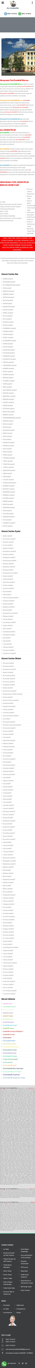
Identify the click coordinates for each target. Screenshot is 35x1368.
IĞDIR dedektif (7, 510)
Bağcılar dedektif (8, 548)
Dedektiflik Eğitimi (8, 1022)
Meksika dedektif (8, 873)
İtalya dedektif (7, 799)
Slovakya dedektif (8, 932)
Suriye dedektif (7, 944)
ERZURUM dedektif (9, 353)
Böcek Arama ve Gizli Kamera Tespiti (27, 1282)
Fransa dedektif (8, 749)
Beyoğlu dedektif (8, 570)
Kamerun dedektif (8, 814)
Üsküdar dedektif (8, 647)
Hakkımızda (20, 1305)
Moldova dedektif (8, 882)
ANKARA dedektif (8, 294)
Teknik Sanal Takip (9, 1288)
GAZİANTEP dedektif (9, 359)
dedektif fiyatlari (8, 1016)
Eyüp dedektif (7, 591)
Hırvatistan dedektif (9, 765)
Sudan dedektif (7, 941)
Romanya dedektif (8, 919)
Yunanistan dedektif (9, 994)
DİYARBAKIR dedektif (9, 340)
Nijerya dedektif (8, 888)
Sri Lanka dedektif (8, 938)
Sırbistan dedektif (8, 926)
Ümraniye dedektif (8, 650)
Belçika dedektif (8, 688)
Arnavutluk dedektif (9, 675)
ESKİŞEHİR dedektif (9, 356)
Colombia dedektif (8, 712)
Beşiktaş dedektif (8, 563)
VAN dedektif (7, 476)
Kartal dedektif (7, 610)
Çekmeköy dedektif (9, 582)
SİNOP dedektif (7, 452)
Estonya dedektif (8, 731)
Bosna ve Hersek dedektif (11, 700)
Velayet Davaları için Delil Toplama (9, 1260)
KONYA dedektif (8, 405)
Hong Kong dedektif (9, 774)
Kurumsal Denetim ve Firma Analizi (26, 1256)
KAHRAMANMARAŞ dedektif (12, 418)
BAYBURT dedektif (8, 489)
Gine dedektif (7, 756)
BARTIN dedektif (8, 504)
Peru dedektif (7, 907)
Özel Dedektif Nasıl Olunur (11, 1047)
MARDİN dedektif (8, 421)
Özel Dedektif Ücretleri (10, 1050)
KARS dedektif (7, 387)
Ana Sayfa (6, 1305)
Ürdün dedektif (7, 978)
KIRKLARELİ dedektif (9, 396)
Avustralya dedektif (9, 678)
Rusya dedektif (7, 922)
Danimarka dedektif (9, 722)
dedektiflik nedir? (8, 1019)
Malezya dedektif (8, 867)
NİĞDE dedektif (7, 433)
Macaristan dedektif (9, 858)
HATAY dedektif (8, 371)
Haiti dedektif (7, 762)
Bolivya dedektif (8, 697)
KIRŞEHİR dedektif (8, 399)
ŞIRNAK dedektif (8, 501)
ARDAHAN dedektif (9, 507)
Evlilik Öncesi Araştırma (25, 1276)
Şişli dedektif (7, 641)
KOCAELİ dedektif (8, 402)
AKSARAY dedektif (9, 486)
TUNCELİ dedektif (8, 467)
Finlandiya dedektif (9, 746)
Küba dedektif (7, 842)
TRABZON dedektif (9, 464)
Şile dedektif (7, 638)
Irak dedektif (7, 777)
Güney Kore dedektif (9, 759)
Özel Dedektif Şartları (9, 1044)
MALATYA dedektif (9, 412)
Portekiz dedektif (8, 913)
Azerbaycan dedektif (9, 669)
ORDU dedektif (7, 436)
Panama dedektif (8, 901)
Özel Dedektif (7, 1037)
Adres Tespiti (7, 1271)
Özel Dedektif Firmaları (10, 1056)
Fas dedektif (7, 737)
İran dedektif (7, 783)
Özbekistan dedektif (9, 895)
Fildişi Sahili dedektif (9, 740)
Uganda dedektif (8, 966)
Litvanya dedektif (8, 851)
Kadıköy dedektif (8, 604)
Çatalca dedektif (8, 579)
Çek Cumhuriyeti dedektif (11, 716)
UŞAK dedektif (7, 473)
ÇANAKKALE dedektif (9, 328)
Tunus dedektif (7, 957)
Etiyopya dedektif (8, 734)
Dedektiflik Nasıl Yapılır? (10, 1025)
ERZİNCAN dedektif (9, 350)
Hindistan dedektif (8, 768)
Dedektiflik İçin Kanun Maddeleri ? (13, 1031)
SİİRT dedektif (7, 449)
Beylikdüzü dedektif (9, 567)
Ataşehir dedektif (8, 542)
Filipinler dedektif (8, 743)
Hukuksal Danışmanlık (24, 1262)
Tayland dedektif (8, 950)
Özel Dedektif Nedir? (9, 1041)
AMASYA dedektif (8, 291)
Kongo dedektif (7, 830)
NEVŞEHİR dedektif (9, 430)
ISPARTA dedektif (8, 374)
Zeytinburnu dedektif (9, 653)
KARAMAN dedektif (9, 492)
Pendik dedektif (8, 619)
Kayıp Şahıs (24, 1271)
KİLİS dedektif (7, 520)
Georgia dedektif (8, 753)
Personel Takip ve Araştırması (8, 1293)
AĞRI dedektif (7, 288)
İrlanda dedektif (8, 787)
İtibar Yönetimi (25, 1290)
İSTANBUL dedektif (9, 381)
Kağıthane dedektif (9, 607)
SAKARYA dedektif (9, 442)
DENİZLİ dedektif (8, 337)
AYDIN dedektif (7, 303)
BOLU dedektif (7, 319)
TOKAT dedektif (8, 461)
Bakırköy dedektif (8, 554)
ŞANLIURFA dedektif (9, 470)
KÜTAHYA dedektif (8, 408)
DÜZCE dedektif (8, 526)
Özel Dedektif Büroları (9, 1053)
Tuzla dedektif (7, 644)
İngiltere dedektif (8, 780)
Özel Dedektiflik (8, 1062)
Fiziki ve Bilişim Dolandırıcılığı (7, 1283)
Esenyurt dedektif (8, 588)
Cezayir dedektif (8, 709)
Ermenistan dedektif (9, 728)
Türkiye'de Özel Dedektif (10, 1059)
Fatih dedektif (7, 594)
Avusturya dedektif (9, 682)
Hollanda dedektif (8, 771)
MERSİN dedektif (8, 377)
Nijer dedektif (7, 885)
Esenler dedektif (8, 585)
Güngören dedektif (8, 601)
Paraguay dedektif (8, 904)
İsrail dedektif (7, 793)
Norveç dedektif (8, 892)
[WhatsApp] (4, 1364)
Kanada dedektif (8, 817)
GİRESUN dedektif (8, 362)
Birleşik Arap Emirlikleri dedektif (12, 694)
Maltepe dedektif (8, 616)
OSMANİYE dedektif (9, 523)
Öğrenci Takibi (7, 1278)
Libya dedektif (7, 848)
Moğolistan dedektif (9, 879)
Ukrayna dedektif (8, 969)
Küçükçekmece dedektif (10, 613)
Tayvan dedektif (8, 953)
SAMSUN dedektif (8, 445)
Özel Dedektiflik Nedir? (10, 1065)
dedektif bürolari (8, 1013)
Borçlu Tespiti (7, 1274)
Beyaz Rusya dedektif (9, 691)
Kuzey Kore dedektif (9, 839)
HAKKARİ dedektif (8, 368)
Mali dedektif (7, 870)
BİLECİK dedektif (8, 310)
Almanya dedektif (8, 663)
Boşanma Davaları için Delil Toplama (9, 1254)
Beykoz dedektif (8, 576)
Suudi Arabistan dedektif (10, 947)
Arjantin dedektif (8, 672)
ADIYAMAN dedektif (9, 282)
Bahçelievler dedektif (9, 551)
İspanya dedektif (8, 790)
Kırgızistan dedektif (9, 827)
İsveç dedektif (7, 802)
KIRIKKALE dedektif (9, 495)
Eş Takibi (6, 1249)
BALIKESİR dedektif (9, 306)
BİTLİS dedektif (8, 316)
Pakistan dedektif (8, 898)
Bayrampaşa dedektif (9, 560)
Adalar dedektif (8, 536)
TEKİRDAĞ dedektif (9, 458)
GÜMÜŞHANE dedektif (10, 365)
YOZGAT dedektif (8, 479)
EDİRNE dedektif (8, 344)
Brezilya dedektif (8, 703)
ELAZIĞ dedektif (8, 347)
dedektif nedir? (7, 1003)
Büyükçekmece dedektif (10, 573)
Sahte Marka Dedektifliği (25, 1250)
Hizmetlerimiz (7, 1312)
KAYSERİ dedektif (8, 393)
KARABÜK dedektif (9, 517)
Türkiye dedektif (8, 960)
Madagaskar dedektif (9, 861)
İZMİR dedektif (7, 384)
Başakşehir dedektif (9, 557)
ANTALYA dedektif (8, 297)
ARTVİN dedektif (8, 300)
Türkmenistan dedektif (10, 963)
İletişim (19, 1312)
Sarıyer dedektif (8, 625)
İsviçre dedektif (7, 796)
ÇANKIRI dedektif (8, 331)
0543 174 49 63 (10, 1339)
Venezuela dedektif (9, 981)
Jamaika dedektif (8, 805)
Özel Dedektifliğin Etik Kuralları (12, 1071)
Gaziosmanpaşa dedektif (10, 597)
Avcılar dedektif (8, 545)
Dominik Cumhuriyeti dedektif (12, 725)
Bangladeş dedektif (9, 685)
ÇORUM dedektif (8, 334)
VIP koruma (24, 1267)
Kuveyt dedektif (8, 836)
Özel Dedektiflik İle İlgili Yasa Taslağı (14, 1078)
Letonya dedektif (8, 845)
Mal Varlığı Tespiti (26, 1286)
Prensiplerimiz (21, 1309)
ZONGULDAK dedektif (9, 483)
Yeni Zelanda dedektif (10, 990)
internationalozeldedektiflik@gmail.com (18, 1349)
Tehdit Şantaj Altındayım (7, 1266)
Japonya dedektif (8, 808)
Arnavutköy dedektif (9, 539)
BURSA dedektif (8, 325)
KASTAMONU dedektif (10, 390)
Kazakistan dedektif (9, 821)
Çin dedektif (6, 719)
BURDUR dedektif (8, 322)
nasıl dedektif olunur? (9, 1006)
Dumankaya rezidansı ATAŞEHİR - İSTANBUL (19, 1353)
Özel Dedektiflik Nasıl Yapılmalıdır (13, 1068)
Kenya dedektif (7, 824)
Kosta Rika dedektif (9, 833)
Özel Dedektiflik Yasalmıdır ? (11, 1074)
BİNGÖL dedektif (8, 313)
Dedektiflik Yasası (8, 1028)
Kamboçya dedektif (9, 811)
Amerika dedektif (8, 666)
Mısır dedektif (7, 876)
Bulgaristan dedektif (9, 706)
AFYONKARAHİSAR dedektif (11, 285)
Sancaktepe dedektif (9, 622)
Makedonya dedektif (9, 864)
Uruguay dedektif (8, 975)
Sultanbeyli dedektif (9, 631)
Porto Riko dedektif (9, 916)
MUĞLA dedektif (8, 424)
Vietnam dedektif (8, 984)
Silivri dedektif (7, 628)
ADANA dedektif (8, 279)
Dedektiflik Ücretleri (9, 1034)
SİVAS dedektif (7, 455)
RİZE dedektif (7, 439)
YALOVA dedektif (8, 513)
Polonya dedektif (8, 910)
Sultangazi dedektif (9, 635)
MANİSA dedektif (8, 415)
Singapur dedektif (8, 929)
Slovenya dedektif (8, 935)
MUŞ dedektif (7, 427)
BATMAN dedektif (8, 498)
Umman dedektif (8, 972)
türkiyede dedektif (8, 1010)
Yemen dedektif (8, 987)
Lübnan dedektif (8, 855)
